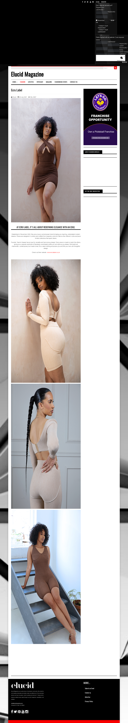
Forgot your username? (103, 31)
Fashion (22, 82)
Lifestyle (31, 82)
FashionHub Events (61, 82)
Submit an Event (89, 688)
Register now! (100, 7)
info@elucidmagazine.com (17, 703)
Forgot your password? (103, 27)
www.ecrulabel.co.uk (53, 252)
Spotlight (40, 82)
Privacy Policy (89, 701)
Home (14, 82)
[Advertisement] (97, 172)
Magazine (49, 82)
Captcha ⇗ (121, 60)
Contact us (73, 82)
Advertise (87, 697)
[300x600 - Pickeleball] (100, 117)
